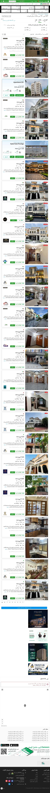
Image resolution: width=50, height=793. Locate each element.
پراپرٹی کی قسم (18, 6)
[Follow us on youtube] (6, 782)
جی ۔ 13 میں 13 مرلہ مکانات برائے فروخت (15, 739)
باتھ (26, 10)
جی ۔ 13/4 (27, 30)
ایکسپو (36, 778)
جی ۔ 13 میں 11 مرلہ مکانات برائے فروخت (15, 737)
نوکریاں (47, 776)
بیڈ (33, 10)
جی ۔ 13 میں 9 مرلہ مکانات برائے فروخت (15, 735)
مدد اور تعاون (46, 778)
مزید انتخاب (8, 10)
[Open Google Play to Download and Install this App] (5, 746)
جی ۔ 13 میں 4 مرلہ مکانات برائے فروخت (40, 732)
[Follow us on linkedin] (9, 785)
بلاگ (37, 772)
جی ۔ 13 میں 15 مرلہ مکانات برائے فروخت (15, 740)
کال (12, 55)
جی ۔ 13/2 (44, 30)
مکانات (39, 20)
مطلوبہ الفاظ (18, 10)
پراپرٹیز (46, 1)
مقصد (47, 6)
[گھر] (48, 1)
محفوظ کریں (18, 95)
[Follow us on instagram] (9, 782)
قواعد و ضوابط (46, 781)
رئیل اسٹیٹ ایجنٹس (34, 779)
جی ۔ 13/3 (27, 28)
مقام (33, 6)
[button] (46, 8)
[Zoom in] (2, 720)
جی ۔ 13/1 (44, 28)
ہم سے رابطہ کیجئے (45, 774)
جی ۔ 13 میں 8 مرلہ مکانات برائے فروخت (40, 735)
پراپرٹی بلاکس (40, 1)
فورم (37, 776)
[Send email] (23, 55)
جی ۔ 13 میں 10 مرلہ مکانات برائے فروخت (40, 737)
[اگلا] (2, 602)
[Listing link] (25, 47)
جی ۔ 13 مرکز (10, 28)
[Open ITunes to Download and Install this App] (13, 746)
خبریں (36, 774)
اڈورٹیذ (48, 779)
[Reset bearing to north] (2, 723)
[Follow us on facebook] (11, 782)
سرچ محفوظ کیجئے (5, 16)
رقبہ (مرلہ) (9, 6)
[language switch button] (6, 1)
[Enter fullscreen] (2, 690)
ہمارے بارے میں (46, 772)
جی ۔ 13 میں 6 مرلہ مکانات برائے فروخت (40, 733)
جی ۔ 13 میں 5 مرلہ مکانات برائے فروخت (15, 732)
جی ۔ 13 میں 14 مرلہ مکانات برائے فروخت (40, 740)
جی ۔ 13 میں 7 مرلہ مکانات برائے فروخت (15, 733)
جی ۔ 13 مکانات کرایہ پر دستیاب (9, 20)
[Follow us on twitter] (11, 785)
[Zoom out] (2, 722)
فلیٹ (36, 20)
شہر (43, 6)
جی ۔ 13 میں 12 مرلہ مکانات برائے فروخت (40, 739)
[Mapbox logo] (4, 726)
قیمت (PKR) (46, 10)
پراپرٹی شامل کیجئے (34, 781)
